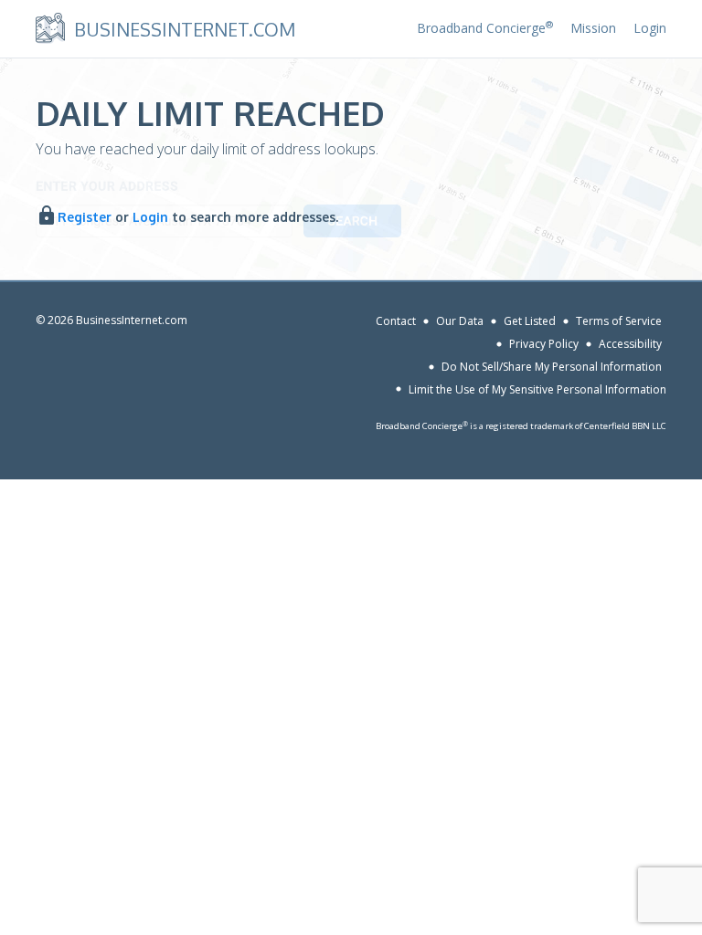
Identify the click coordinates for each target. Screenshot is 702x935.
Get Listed (530, 321)
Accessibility (630, 344)
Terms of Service (619, 321)
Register (85, 217)
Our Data (460, 321)
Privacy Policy (544, 344)
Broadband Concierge (485, 28)
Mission (593, 28)
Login (649, 28)
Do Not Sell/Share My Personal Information (551, 366)
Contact (396, 321)
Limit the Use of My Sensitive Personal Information (537, 388)
